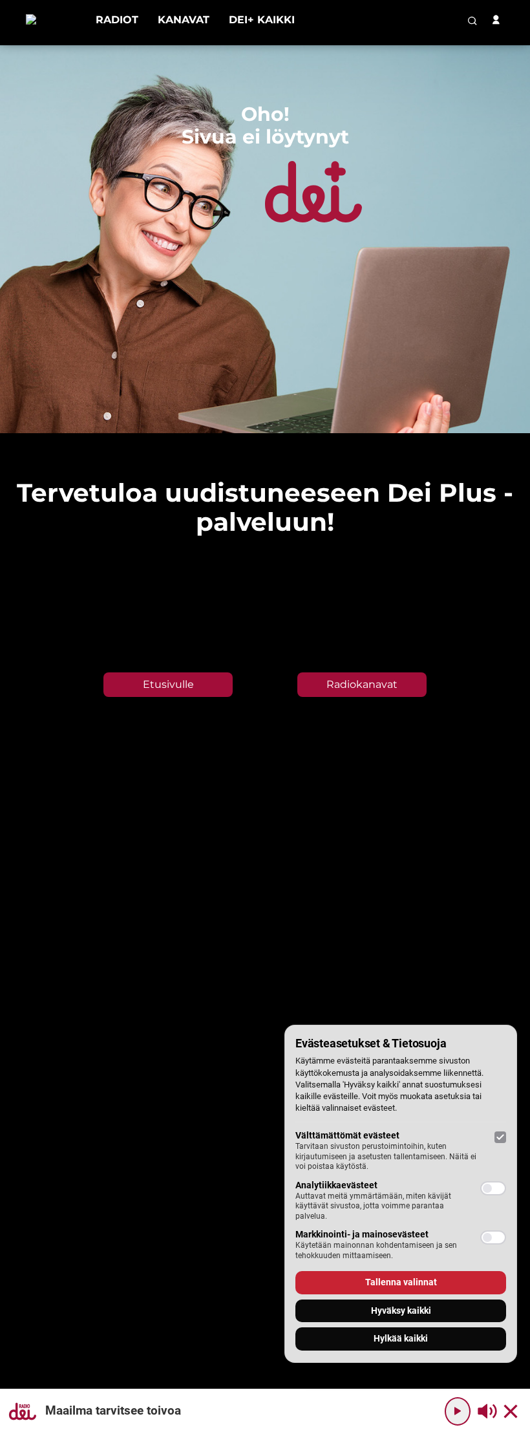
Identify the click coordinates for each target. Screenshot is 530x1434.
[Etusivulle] (51, 20)
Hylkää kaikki (401, 1338)
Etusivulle (168, 684)
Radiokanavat (362, 684)
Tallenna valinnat (401, 1282)
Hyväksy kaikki (401, 1310)
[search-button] (472, 21)
